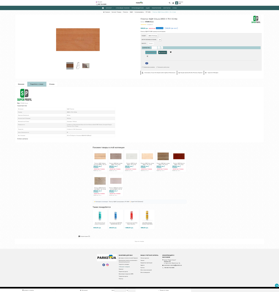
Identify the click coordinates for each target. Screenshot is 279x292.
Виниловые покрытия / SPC (126, 274)
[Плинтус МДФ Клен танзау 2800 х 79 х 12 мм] (147, 156)
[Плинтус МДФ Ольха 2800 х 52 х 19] (69, 66)
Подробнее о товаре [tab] (36, 84)
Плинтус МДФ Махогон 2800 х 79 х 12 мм (179, 164)
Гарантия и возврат (124, 264)
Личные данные (145, 258)
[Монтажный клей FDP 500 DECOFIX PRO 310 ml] (115, 216)
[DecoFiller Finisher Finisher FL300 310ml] (147, 216)
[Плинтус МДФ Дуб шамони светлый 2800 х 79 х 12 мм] (115, 181)
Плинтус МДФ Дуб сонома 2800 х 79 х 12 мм (115, 164)
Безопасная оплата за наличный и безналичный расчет (128, 261)
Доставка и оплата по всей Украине (128, 258)
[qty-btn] (161, 47)
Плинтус (111, 201)
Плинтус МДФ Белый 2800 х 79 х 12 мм (131, 164)
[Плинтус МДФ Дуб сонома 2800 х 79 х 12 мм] (115, 156)
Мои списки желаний (146, 270)
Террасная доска (123, 276)
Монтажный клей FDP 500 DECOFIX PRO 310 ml (116, 223)
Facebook (146, 63)
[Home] (103, 8)
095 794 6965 (102, 4)
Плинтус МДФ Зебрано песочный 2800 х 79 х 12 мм (100, 165)
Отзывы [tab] (52, 84)
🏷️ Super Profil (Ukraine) (136, 201)
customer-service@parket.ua (173, 265)
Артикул (143, 21)
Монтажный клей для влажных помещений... (100, 223)
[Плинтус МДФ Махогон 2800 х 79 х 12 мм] (179, 156)
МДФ (115, 201)
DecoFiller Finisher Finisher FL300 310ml (147, 223)
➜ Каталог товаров (124, 266)
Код (18, 103)
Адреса (143, 265)
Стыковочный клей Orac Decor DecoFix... (131, 223)
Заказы (142, 260)
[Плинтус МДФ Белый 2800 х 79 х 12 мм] (131, 156)
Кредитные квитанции (146, 263)
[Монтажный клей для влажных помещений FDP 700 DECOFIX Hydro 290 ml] (100, 216)
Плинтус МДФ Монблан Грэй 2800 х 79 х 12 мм (100, 188)
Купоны (143, 267)
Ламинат (121, 269)
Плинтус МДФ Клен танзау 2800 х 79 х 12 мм (147, 164)
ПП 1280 (127, 201)
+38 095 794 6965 (169, 267)
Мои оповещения (145, 272)
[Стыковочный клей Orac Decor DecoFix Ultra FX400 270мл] (131, 216)
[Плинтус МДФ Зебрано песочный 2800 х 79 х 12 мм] (100, 156)
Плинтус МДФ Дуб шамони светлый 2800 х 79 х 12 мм (115, 189)
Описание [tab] (21, 84)
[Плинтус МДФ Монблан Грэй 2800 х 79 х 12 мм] (100, 181)
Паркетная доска (123, 271)
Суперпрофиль (120, 201)
